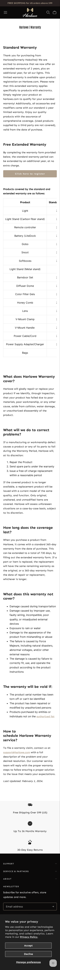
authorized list (45, 716)
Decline (28, 953)
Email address (14, 903)
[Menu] (5, 12)
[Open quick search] (48, 12)
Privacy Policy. (29, 936)
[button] (54, 12)
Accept (28, 945)
